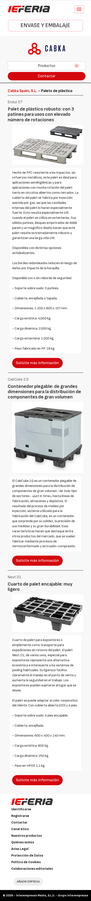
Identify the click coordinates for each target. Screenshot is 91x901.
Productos (46, 65)
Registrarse (20, 816)
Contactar (46, 76)
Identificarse (21, 809)
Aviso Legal (19, 849)
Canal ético (20, 829)
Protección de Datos (27, 855)
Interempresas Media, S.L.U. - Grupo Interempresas (52, 895)
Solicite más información (37, 363)
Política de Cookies (26, 862)
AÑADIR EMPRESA (28, 881)
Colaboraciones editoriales (32, 869)
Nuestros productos (26, 836)
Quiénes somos (22, 842)
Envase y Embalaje (45, 25)
